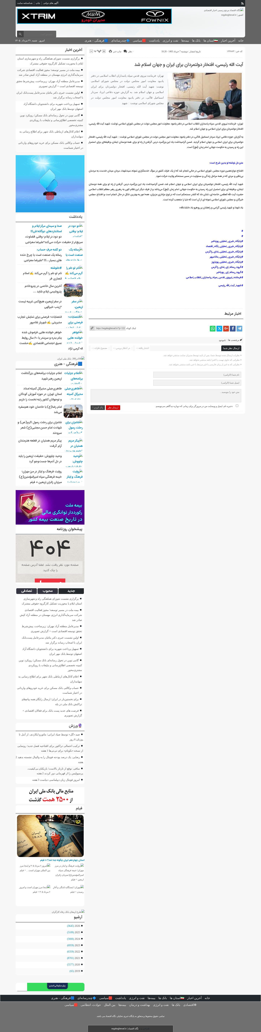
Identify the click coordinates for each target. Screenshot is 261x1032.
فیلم (79, 809)
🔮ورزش (75, 726)
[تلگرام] (239, 328)
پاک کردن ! (97, 407)
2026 (77, 925)
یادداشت (154, 40)
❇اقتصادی (189, 1004)
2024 (77, 938)
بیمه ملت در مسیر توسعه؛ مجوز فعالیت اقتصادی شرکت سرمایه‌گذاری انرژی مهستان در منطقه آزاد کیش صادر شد (51, 614)
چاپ (38, 3)
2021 (77, 958)
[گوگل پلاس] (226, 328)
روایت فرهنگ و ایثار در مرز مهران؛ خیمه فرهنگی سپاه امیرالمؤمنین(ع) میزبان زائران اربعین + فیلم (40, 477)
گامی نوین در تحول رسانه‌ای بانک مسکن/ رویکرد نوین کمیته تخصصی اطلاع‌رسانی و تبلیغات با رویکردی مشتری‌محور (51, 120)
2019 (77, 971)
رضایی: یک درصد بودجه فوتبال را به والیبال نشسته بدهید (49, 757)
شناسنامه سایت (24, 3)
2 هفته (40, 773)
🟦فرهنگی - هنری (68, 364)
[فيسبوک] (233, 328)
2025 (77, 932)
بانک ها (196, 40)
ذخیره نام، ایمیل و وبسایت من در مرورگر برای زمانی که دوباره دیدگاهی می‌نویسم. (194, 406)
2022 (77, 951)
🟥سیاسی (139, 40)
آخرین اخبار (228, 40)
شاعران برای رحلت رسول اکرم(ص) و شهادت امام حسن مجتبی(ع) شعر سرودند (40, 428)
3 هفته (35, 779)
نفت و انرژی (170, 40)
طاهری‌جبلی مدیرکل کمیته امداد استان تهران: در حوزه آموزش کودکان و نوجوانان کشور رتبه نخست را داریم (40, 394)
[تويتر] (219, 328)
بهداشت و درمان (139, 1004)
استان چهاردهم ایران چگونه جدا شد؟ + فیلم (62, 860)
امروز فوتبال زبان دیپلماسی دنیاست (60, 779)
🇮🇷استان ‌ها (210, 40)
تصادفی (26, 591)
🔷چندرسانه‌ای (120, 40)
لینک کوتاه (131, 328)
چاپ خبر (117, 51)
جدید (71, 591)
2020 (77, 964)
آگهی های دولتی (50, 3)
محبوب (48, 591)
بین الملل (109, 1004)
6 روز (73, 739)
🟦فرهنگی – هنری (96, 40)
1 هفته (44, 750)
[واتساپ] (213, 328)
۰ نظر (131, 51)
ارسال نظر (113, 407)
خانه (241, 40)
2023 (77, 945)
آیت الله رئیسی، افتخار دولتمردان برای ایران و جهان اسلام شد (188, 65)
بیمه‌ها (185, 40)
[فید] (242, 3)
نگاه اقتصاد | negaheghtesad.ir (125, 1028)
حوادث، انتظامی (91, 1004)
